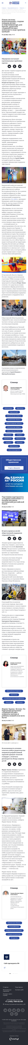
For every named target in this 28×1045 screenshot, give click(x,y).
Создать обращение (14, 468)
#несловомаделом (14, 450)
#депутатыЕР (14, 412)
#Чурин (19, 435)
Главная (4, 8)
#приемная (7, 438)
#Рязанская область (14, 923)
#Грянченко (20, 438)
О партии (5, 987)
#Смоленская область (14, 427)
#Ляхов (8, 442)
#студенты (14, 938)
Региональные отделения (7, 990)
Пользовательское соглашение (14, 1025)
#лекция (8, 702)
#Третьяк (8, 435)
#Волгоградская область (14, 423)
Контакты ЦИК (19, 990)
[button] (11, 973)
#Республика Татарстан (14, 691)
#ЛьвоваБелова (14, 926)
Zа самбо (14, 199)
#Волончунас (14, 446)
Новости (22, 8)
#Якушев (19, 442)
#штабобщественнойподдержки (14, 698)
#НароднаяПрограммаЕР (14, 930)
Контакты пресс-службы (7, 994)
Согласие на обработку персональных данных (14, 1031)
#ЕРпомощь (8, 408)
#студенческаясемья (14, 934)
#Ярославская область (14, 431)
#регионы (20, 408)
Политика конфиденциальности (14, 1027)
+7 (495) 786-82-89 (14, 1001)
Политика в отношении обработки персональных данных (14, 1029)
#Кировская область (14, 419)
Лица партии (19, 987)
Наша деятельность (13, 8)
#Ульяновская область (14, 416)
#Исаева (19, 702)
